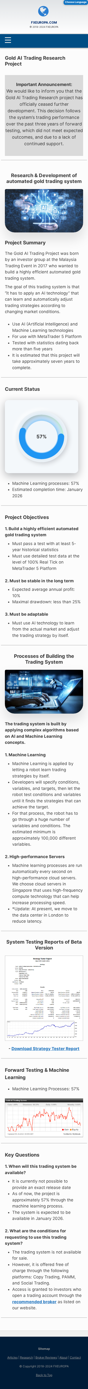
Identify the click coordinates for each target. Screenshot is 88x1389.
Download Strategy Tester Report (45, 1048)
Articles (12, 1357)
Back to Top (44, 1375)
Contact (75, 1357)
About (63, 1357)
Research (26, 1357)
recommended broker (34, 1301)
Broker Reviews (46, 1357)
